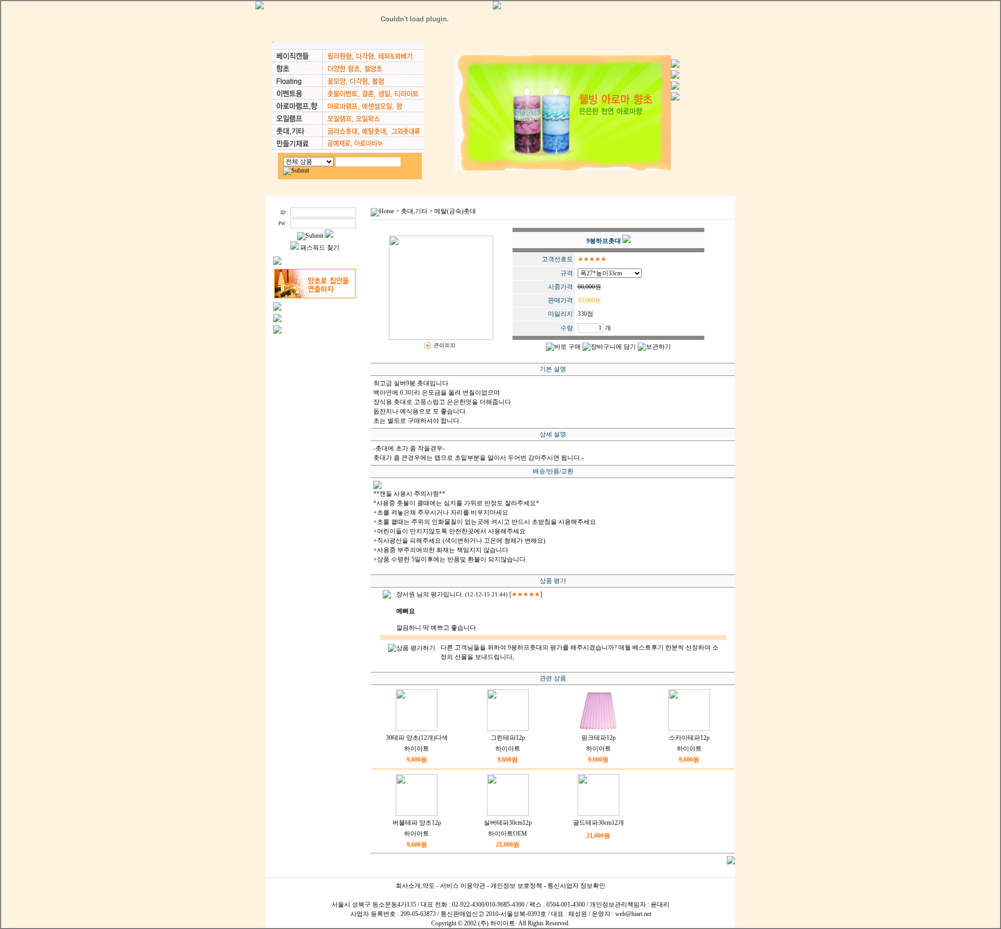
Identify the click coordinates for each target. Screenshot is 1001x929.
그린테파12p (508, 737)
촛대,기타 (414, 211)
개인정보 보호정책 (516, 885)
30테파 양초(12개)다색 (417, 737)
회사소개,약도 (415, 885)
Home (386, 211)
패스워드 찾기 (319, 247)
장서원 (405, 594)
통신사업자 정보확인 (576, 885)
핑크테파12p (598, 737)
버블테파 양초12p (417, 822)
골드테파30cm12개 (598, 822)
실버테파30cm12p (508, 822)
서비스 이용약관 (462, 885)
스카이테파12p (689, 737)
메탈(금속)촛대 (455, 211)
